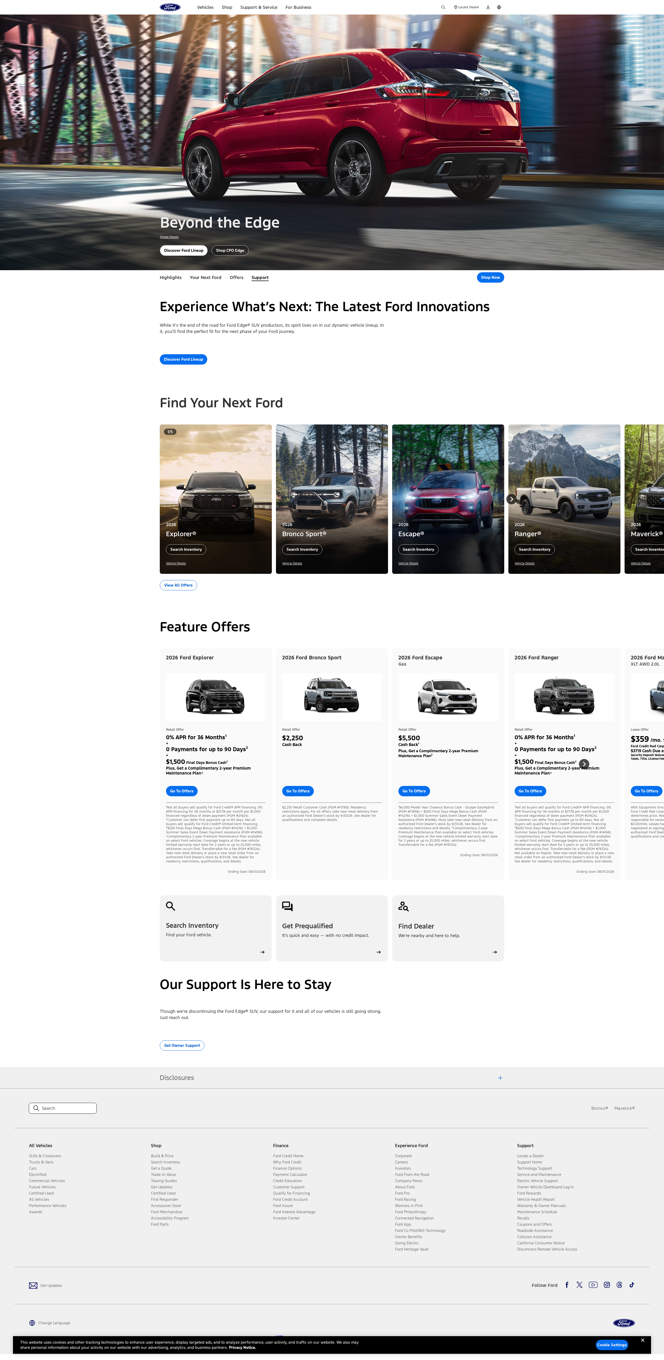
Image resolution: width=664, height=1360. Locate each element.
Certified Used (41, 1193)
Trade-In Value (163, 1174)
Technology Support (534, 1168)
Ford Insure (283, 1205)
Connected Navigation (414, 1218)
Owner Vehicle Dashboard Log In (545, 1186)
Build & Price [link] (162, 1155)
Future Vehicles (42, 1186)
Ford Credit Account (290, 1199)
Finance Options (287, 1168)
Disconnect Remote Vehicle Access (547, 1249)
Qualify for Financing (291, 1193)
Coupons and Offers (534, 1224)
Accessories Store (166, 1205)
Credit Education (287, 1180)
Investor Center (286, 1218)
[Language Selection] (499, 7)
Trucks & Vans (41, 1162)
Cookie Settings (612, 1344)
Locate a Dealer (530, 1155)
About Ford (404, 1186)
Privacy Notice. (242, 1347)
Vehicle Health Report (536, 1199)
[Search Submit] (443, 7)
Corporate (403, 1155)
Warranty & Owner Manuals (541, 1205)
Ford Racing (405, 1199)
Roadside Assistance (535, 1230)
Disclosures (177, 1077)
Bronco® (599, 1108)
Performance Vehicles (47, 1205)
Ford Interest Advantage (294, 1211)
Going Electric (407, 1242)
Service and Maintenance (539, 1174)
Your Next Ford (206, 277)
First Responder (164, 1199)
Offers (236, 277)
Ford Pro (402, 1193)
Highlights (171, 277)
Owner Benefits (408, 1236)
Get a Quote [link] (161, 1168)
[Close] (642, 1344)
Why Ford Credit (287, 1162)
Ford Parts (160, 1224)
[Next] (511, 499)
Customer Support (289, 1186)
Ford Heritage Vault (411, 1249)
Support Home (529, 1162)
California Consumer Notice (541, 1242)
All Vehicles (39, 1199)
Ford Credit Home (288, 1155)
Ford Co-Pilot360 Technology (420, 1230)
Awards (35, 1211)
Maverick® (624, 1108)
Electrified (37, 1174)
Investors (403, 1168)
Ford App (403, 1224)
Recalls (523, 1218)
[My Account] (488, 7)
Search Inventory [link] (165, 1162)
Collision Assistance (534, 1236)
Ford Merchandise (166, 1211)
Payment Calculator (290, 1174)
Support (260, 277)
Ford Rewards (529, 1193)
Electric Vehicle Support (537, 1180)
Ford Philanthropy (410, 1211)
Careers (401, 1162)
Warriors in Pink (409, 1205)
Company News (409, 1180)
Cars (33, 1168)
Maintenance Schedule (537, 1211)
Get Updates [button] (161, 1186)
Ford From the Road (412, 1174)
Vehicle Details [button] (176, 563)
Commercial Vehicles (47, 1180)
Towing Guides (164, 1180)
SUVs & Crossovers (45, 1155)
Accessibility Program (170, 1218)
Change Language (54, 1322)
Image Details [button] (169, 237)
